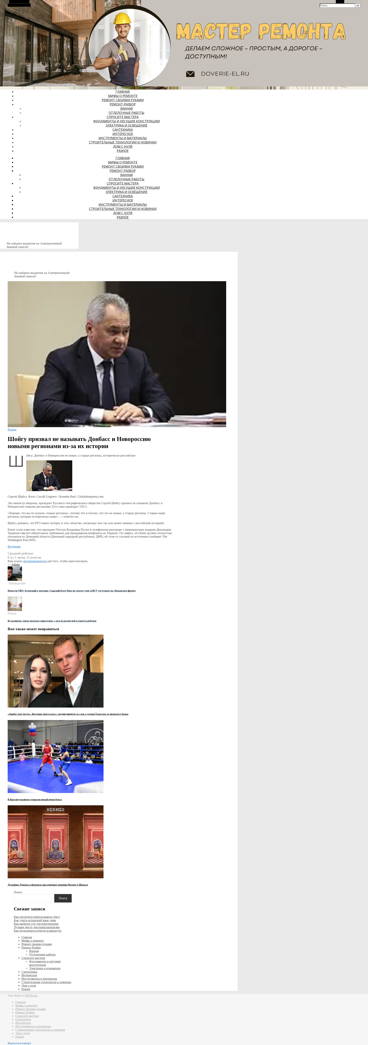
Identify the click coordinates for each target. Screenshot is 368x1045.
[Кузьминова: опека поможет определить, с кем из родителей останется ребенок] (15, 610)
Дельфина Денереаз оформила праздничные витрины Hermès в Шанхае (48, 884)
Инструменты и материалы (123, 138)
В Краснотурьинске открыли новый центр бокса (35, 799)
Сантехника (123, 130)
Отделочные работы (126, 113)
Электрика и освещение (126, 125)
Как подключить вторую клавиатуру (38, 930)
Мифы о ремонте (122, 96)
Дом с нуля (122, 146)
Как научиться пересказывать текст (37, 916)
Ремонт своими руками (123, 100)
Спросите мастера (123, 117)
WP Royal (31, 995)
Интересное (123, 134)
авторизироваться (34, 561)
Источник (14, 546)
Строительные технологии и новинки (123, 142)
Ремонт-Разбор (123, 104)
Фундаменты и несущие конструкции (126, 121)
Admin (15, 564)
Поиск (18, 892)
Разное (123, 151)
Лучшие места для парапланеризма (37, 927)
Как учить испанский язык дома (35, 920)
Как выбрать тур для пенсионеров (36, 923)
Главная (123, 92)
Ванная (126, 108)
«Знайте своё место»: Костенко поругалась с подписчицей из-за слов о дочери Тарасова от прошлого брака (68, 714)
